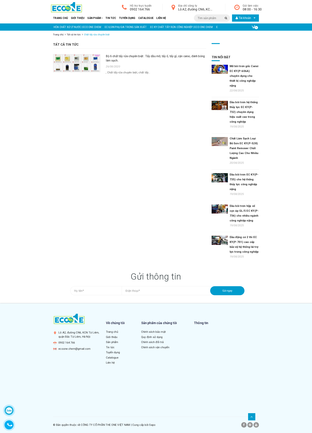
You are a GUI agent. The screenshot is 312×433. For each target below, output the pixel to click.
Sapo (152, 425)
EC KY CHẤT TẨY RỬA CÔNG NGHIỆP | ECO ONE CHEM (181, 27)
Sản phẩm (94, 18)
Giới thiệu (78, 18)
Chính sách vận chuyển (155, 347)
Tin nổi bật (221, 57)
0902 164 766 (140, 9)
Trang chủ (60, 18)
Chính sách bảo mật (153, 331)
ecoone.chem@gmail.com (74, 348)
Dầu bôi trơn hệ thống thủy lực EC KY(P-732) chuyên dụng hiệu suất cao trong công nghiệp (244, 112)
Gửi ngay (227, 290)
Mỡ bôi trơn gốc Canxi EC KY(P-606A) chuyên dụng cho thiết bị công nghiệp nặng (244, 76)
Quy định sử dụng (152, 337)
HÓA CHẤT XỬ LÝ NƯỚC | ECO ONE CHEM (77, 27)
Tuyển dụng (127, 18)
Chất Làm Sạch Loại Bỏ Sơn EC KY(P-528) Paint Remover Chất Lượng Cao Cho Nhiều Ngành (244, 148)
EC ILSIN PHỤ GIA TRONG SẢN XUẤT (126, 27)
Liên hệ (161, 18)
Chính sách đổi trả (152, 342)
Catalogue (145, 18)
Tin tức (110, 18)
